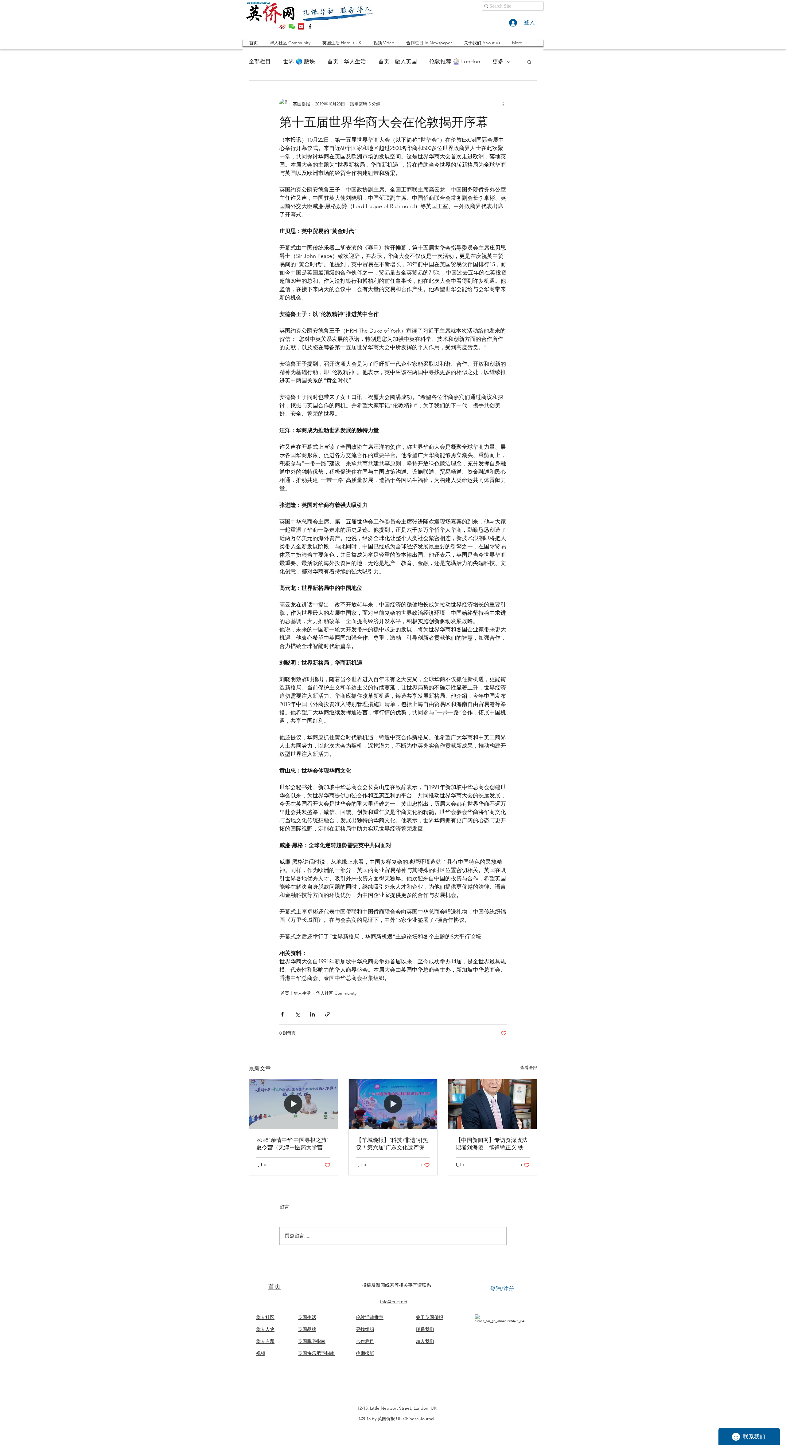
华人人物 (265, 1329)
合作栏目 (365, 1341)
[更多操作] (503, 104)
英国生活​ (307, 1317)
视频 (260, 1353)
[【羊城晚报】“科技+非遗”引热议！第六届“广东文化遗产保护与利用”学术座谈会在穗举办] (393, 1104)
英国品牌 (307, 1329)
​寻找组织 (365, 1329)
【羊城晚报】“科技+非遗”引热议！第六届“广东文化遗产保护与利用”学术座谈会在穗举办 (393, 1144)
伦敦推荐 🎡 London (454, 61)
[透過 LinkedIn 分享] (312, 1014)
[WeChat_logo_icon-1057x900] (292, 26)
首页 (274, 1286)
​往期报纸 (365, 1353)
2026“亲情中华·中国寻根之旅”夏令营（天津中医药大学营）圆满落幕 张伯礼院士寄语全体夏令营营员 (293, 1144)
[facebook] (310, 26)
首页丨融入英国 (397, 61)
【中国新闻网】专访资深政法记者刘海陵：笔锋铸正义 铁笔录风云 (492, 1144)
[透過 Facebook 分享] (282, 1014)
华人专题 (265, 1341)
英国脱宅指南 (311, 1341)
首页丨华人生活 (346, 61)
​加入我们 (425, 1341)
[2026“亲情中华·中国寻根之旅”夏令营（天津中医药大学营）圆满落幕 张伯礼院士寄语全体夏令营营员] (293, 1104)
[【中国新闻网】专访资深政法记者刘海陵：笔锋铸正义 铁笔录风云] (492, 1104)
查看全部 (528, 1067)
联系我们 (425, 1329)
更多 (498, 61)
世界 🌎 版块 (299, 61)
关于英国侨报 (429, 1317)
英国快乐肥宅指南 (316, 1353)
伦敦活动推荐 (369, 1317)
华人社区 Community (336, 993)
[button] (529, 61)
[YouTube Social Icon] (301, 26)
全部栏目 (260, 61)
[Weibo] (282, 26)
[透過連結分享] (327, 1014)
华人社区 (265, 1317)
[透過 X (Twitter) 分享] (297, 1014)
